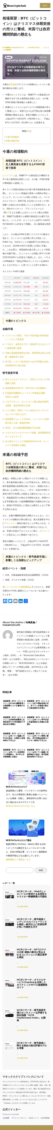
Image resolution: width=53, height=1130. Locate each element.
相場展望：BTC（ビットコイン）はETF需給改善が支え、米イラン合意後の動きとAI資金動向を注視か (38, 704)
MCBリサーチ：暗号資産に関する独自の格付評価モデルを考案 (32, 1045)
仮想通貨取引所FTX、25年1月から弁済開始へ (26, 388)
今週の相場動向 (11, 137)
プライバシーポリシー (19, 1118)
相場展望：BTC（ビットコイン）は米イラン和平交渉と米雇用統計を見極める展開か (38, 720)
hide (28, 131)
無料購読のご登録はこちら (18, 859)
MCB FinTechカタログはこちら (20, 806)
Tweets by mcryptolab (11, 1114)
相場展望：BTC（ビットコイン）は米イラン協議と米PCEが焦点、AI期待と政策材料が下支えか (14, 737)
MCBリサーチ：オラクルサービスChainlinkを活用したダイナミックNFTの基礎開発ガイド (32, 983)
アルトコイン (11, 523)
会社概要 (6, 1118)
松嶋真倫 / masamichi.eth (14, 47)
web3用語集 (45, 1118)
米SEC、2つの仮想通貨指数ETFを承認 (22, 427)
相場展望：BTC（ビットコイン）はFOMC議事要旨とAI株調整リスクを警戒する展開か (14, 704)
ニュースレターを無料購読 (17, 586)
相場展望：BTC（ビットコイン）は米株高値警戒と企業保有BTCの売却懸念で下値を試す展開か (14, 720)
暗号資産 (13, 84)
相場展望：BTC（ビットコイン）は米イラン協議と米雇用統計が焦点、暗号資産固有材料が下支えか (38, 753)
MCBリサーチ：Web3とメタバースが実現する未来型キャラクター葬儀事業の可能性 (32, 894)
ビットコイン (9, 175)
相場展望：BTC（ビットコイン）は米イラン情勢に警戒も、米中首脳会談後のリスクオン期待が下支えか (38, 737)
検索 (41, 870)
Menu (45, 5)
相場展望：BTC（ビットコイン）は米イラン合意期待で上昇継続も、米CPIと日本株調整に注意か (14, 753)
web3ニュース (34, 1118)
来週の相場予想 (11, 140)
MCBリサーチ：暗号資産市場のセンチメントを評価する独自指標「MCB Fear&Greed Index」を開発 (32, 1015)
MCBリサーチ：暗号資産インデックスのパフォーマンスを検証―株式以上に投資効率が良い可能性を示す (32, 923)
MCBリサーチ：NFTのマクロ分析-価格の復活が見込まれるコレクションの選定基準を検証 (32, 953)
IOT (8, 212)
